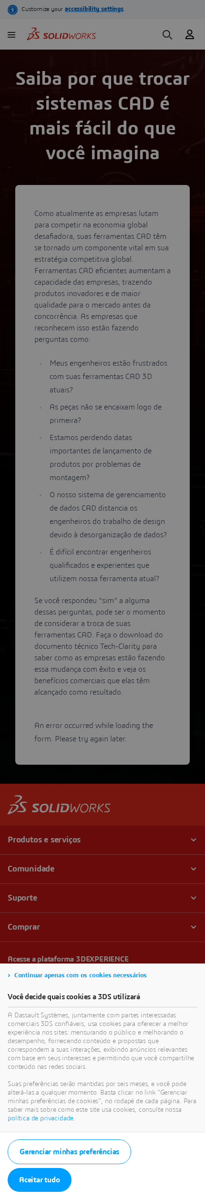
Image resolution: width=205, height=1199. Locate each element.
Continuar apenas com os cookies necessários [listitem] (80, 975)
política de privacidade (40, 1118)
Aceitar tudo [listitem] (39, 1180)
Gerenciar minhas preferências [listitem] (69, 1152)
